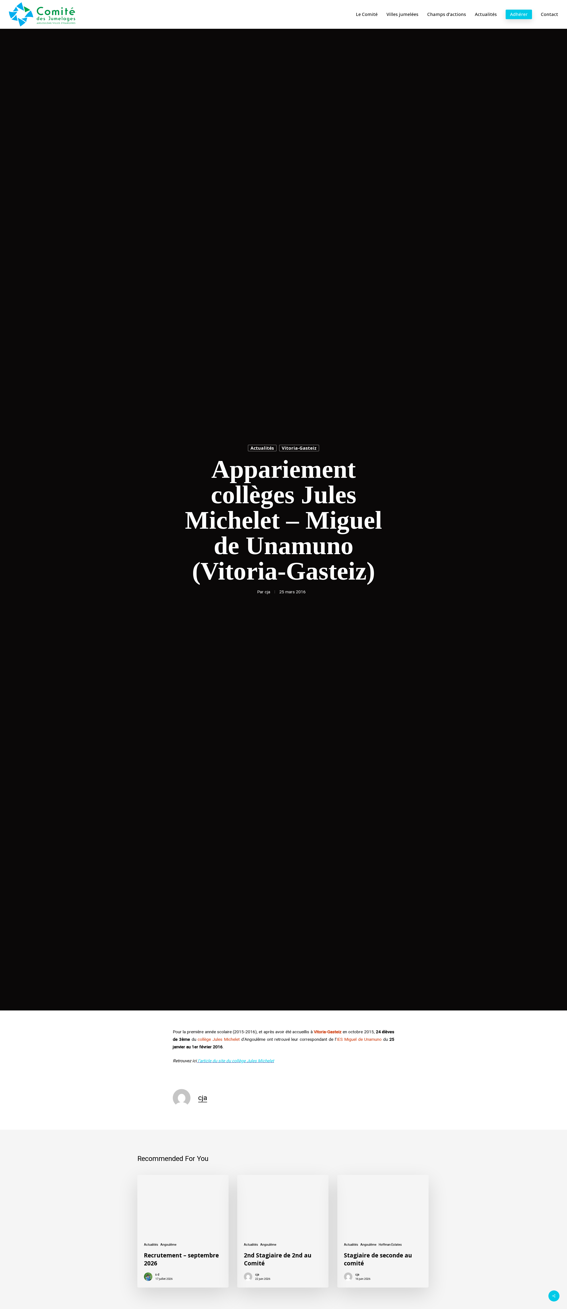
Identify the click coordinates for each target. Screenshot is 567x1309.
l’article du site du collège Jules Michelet (236, 1061)
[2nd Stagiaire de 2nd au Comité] (282, 1231)
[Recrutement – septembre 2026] (183, 1231)
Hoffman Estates (390, 1245)
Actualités (262, 448)
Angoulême (168, 1245)
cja (267, 592)
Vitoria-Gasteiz (299, 448)
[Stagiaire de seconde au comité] (383, 1231)
